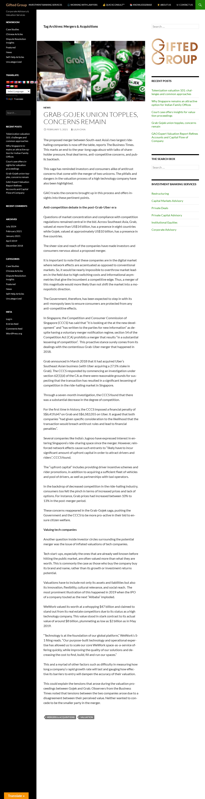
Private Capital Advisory (167, 215)
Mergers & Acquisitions (61, 717)
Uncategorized (14, 61)
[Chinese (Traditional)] (12, 82)
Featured (11, 47)
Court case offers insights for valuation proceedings (16, 165)
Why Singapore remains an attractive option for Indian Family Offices (174, 102)
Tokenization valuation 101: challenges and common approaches (172, 92)
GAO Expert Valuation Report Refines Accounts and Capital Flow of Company (175, 137)
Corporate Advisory (164, 229)
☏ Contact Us (184, 4)
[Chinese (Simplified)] (8, 82)
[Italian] (28, 82)
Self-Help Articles (15, 57)
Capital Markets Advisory (167, 200)
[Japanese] (32, 82)
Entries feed (12, 323)
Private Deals (160, 208)
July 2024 (11, 226)
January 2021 (13, 236)
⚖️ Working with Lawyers (82, 4)
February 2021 (14, 231)
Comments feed (14, 328)
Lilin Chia (79, 129)
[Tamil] (12, 86)
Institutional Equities (164, 222)
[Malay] (36, 82)
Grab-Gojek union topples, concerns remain (90, 118)
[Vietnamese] (16, 86)
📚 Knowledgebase (141, 4)
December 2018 (14, 245)
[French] (24, 82)
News (47, 107)
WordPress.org (14, 333)
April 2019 (11, 240)
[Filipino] (20, 82)
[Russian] (8, 86)
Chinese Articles (14, 34)
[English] (16, 82)
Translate (18, 99)
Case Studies (12, 29)
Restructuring (160, 193)
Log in (9, 319)
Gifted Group (16, 5)
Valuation (86, 717)
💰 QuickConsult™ (114, 4)
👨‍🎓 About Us (164, 4)
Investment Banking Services (45, 4)
